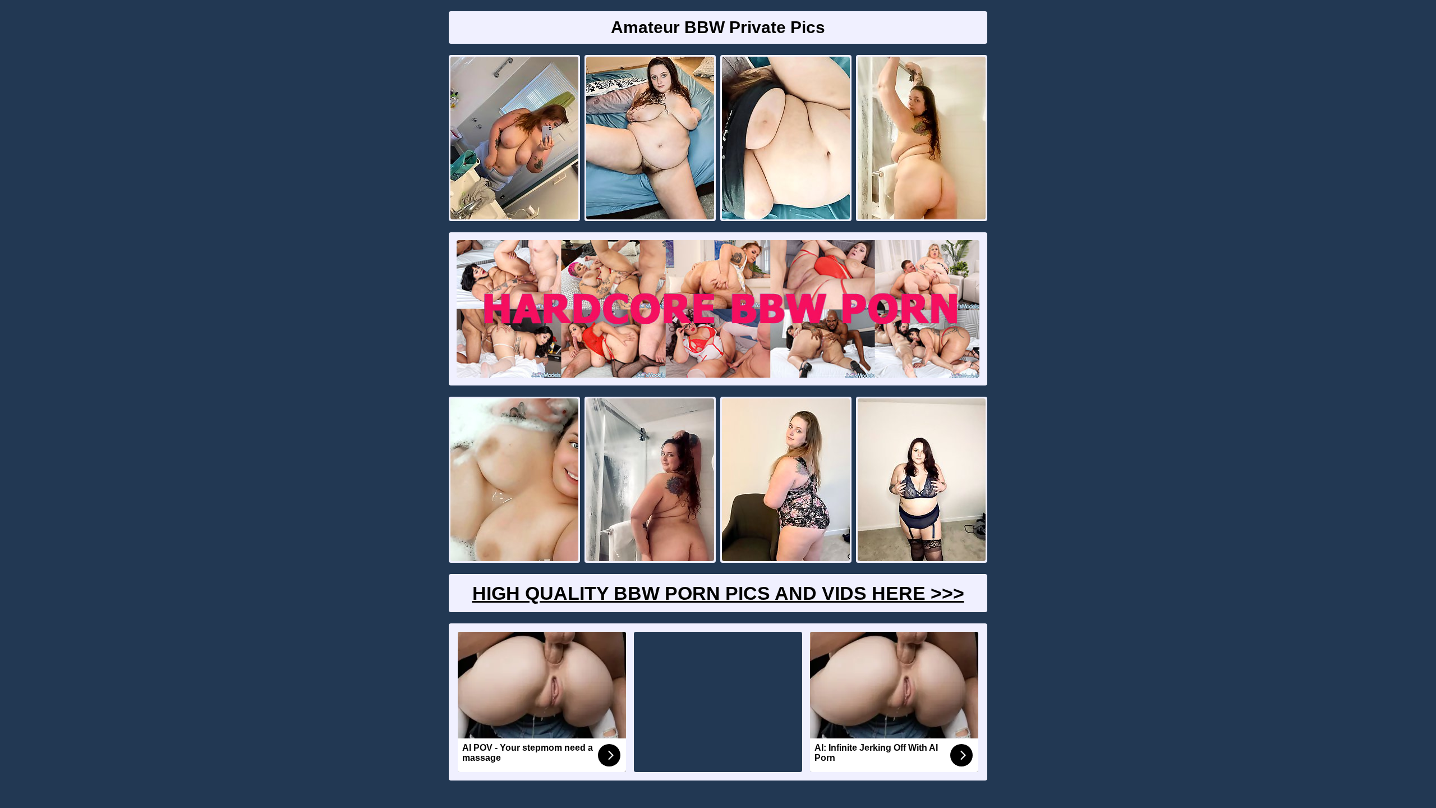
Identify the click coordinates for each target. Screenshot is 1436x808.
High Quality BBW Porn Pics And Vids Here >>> (718, 593)
